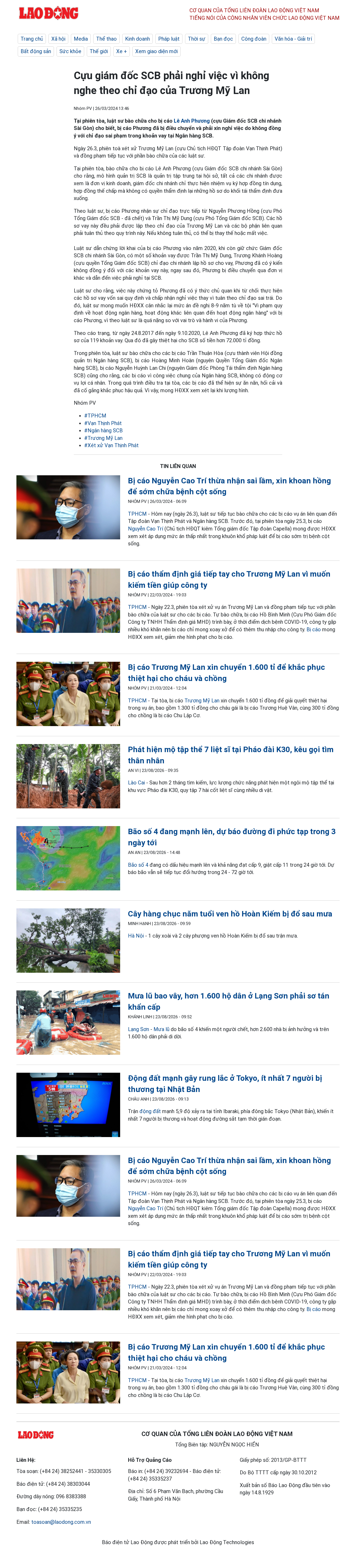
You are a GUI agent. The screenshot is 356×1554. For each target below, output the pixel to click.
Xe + (121, 51)
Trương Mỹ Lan (202, 700)
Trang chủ (32, 39)
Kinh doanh (137, 39)
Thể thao (106, 39)
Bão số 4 (138, 865)
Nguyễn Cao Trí (146, 529)
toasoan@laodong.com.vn (61, 1522)
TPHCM (137, 514)
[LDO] (68, 508)
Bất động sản (36, 51)
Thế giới (99, 51)
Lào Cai (136, 782)
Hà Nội (136, 936)
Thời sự (196, 39)
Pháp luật (169, 39)
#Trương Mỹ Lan (103, 438)
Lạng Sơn (138, 1029)
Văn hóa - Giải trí (293, 39)
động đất (150, 1111)
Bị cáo (313, 629)
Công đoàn (253, 39)
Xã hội (58, 39)
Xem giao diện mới (156, 51)
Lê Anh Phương (192, 121)
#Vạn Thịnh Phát (103, 423)
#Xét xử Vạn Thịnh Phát (111, 445)
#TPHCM (95, 416)
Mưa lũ (161, 1029)
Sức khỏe (70, 51)
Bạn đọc (223, 39)
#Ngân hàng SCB (103, 430)
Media (81, 39)
